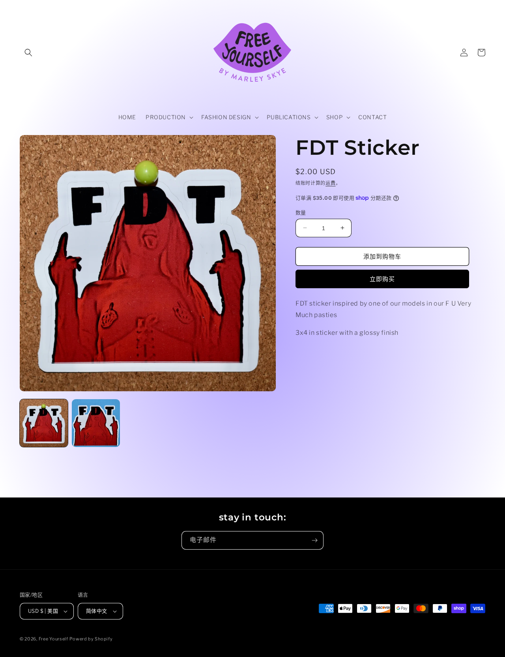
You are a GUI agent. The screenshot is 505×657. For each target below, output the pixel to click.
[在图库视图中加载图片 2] (96, 423)
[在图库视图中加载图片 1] (44, 423)
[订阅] (314, 540)
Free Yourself (53, 639)
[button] (28, 52)
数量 (301, 212)
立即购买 (382, 279)
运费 (330, 183)
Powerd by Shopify (90, 639)
